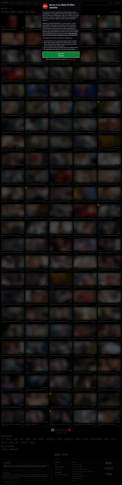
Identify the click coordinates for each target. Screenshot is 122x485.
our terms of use (71, 59)
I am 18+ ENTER (61, 55)
